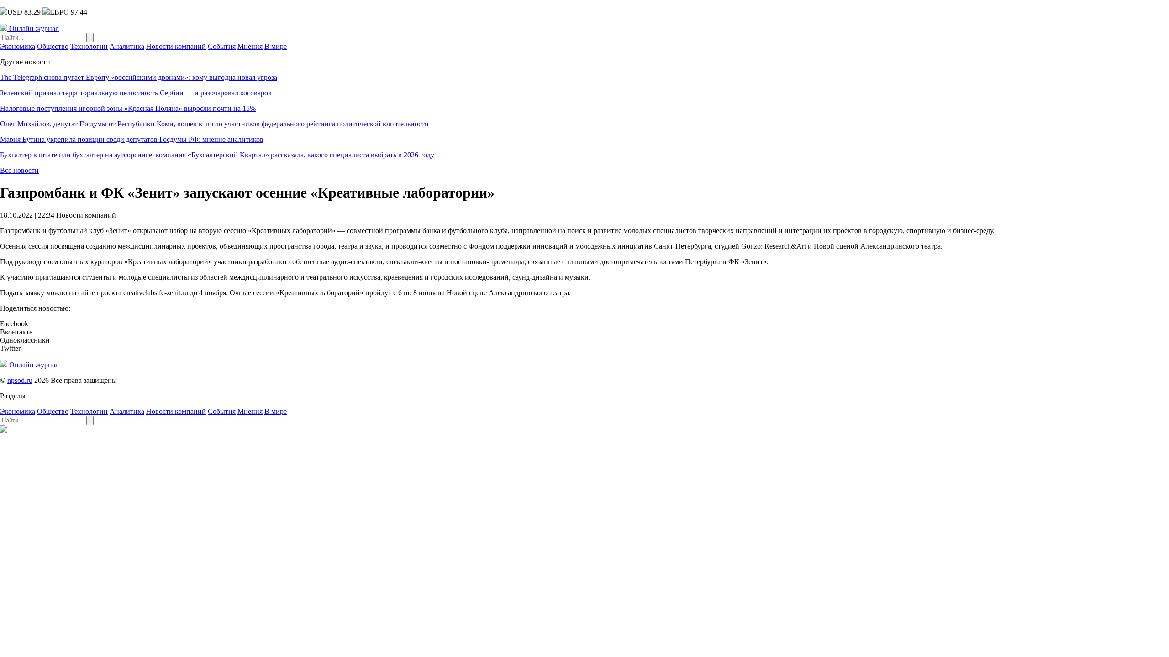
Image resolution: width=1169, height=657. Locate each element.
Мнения (250, 46)
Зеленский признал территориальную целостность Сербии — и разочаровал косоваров (136, 93)
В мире (275, 46)
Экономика (17, 46)
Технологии (89, 46)
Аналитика (127, 46)
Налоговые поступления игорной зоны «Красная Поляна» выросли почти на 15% (128, 108)
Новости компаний (176, 46)
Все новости (19, 170)
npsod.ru (19, 380)
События (222, 46)
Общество (52, 46)
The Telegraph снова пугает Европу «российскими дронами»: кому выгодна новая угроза (138, 77)
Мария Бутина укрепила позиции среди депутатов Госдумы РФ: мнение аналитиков (131, 139)
